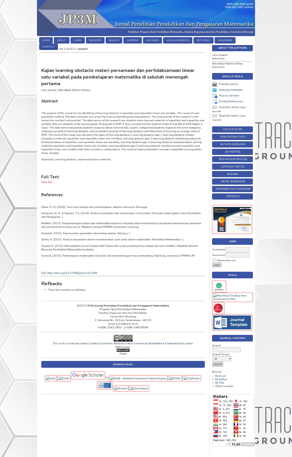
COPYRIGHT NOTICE (233, 166)
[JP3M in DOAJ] (64, 378)
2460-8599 (141, 327)
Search (114, 40)
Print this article (228, 84)
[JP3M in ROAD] (175, 378)
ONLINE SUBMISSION (233, 181)
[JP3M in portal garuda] (107, 378)
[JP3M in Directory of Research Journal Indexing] (105, 388)
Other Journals (224, 386)
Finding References (231, 101)
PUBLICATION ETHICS (232, 137)
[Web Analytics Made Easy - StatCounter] (123, 351)
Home (46, 40)
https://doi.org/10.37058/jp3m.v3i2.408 (72, 273)
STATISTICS (232, 196)
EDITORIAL (203, 40)
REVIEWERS (225, 40)
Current (133, 40)
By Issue (220, 376)
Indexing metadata (230, 90)
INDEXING (233, 174)
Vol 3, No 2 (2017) (63, 49)
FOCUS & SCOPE (232, 129)
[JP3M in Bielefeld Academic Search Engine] (138, 378)
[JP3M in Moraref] (121, 388)
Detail (123, 353)
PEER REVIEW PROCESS (233, 159)
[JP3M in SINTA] (51, 378)
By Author (221, 379)
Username (218, 249)
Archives (152, 40)
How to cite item (229, 95)
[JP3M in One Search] (139, 388)
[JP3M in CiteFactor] (192, 378)
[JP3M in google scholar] (88, 378)
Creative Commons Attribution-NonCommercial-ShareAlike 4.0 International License (141, 343)
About (61, 40)
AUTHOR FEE (232, 151)
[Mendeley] (232, 299)
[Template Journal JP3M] (232, 329)
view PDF (46, 182)
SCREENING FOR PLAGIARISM (232, 189)
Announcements (177, 40)
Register (95, 40)
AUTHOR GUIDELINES (233, 144)
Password (218, 255)
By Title (219, 382)
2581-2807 (115, 327)
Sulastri (83, 49)
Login (78, 40)
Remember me (226, 260)
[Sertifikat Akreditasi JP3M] (232, 233)
